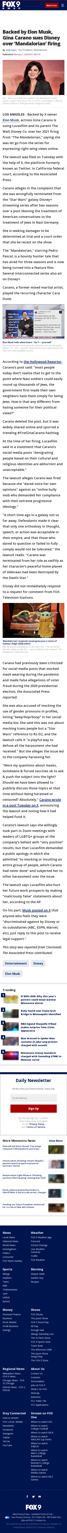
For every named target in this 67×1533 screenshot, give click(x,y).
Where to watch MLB (42, 1432)
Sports (7, 1269)
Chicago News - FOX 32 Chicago (13, 1382)
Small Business (10, 1326)
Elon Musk (11, 120)
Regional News (13, 1369)
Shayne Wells (38, 1273)
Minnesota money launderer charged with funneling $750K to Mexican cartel (41, 1056)
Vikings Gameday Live (42, 1333)
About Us (37, 1369)
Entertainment (40, 50)
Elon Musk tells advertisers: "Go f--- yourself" (27, 342)
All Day (34, 1326)
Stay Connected (14, 1413)
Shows (35, 1310)
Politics (6, 1253)
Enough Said (37, 1330)
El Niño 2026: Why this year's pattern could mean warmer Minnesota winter (38, 1000)
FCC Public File (38, 1400)
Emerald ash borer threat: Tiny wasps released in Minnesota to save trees (22, 1147)
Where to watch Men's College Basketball (39, 1453)
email (39, 1496)
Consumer (8, 1256)
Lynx (5, 1293)
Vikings (6, 1273)
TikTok (6, 1441)
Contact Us (37, 1373)
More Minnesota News (19, 1141)
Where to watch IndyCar (39, 1445)
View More (56, 1141)
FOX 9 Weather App (41, 1237)
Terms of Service (35, 1127)
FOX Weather (38, 1259)
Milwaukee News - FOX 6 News (12, 1375)
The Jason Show (39, 1318)
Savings (7, 1330)
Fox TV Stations (26, 50)
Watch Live (52, 5)
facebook (27, 1496)
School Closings (39, 1245)
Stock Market (10, 1322)
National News (10, 1241)
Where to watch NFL (42, 1421)
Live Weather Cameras (38, 1251)
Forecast (35, 1241)
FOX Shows (37, 1314)
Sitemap (35, 1393)
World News (9, 1245)
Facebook (8, 1429)
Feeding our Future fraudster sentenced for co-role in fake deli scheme (23, 1206)
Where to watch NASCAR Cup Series (41, 1438)
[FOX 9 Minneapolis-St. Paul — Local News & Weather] (12, 5)
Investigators (9, 1249)
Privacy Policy (37, 1124)
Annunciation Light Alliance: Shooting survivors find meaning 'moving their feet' (24, 1176)
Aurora (6, 1301)
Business (7, 1318)
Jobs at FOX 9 (38, 1385)
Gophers (7, 1277)
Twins (6, 1281)
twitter (33, 1496)
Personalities (37, 1381)
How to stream (11, 1417)
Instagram (8, 1433)
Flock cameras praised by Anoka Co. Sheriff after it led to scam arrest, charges (24, 1191)
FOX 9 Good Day (40, 1322)
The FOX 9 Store (39, 1360)
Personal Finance (12, 1314)
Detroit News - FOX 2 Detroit (14, 1389)
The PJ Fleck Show (40, 1337)
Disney (38, 963)
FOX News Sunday (12, 1260)
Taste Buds (37, 1345)
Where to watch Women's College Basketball (40, 1462)
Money (8, 1310)
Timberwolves (10, 1289)
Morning (37, 1269)
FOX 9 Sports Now (40, 1341)
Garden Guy (37, 1277)
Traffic (34, 1255)
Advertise (36, 1397)
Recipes (35, 1281)
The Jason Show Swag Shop (39, 1355)
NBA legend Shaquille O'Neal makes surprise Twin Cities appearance (38, 1027)
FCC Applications (39, 1404)
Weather (37, 1233)
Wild (5, 1285)
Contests (35, 1377)
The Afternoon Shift (41, 1349)
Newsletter (8, 1425)
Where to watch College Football (39, 1427)
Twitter (6, 1437)
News (7, 1233)
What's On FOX (39, 1389)
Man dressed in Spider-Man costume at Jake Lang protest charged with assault (39, 1042)
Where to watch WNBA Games (39, 1471)
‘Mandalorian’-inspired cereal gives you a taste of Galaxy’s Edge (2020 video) (30, 642)
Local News (9, 1237)
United (6, 1297)
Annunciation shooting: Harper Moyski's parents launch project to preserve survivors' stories (23, 1163)
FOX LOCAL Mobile (13, 1421)
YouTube (7, 1445)
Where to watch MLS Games (42, 1478)
